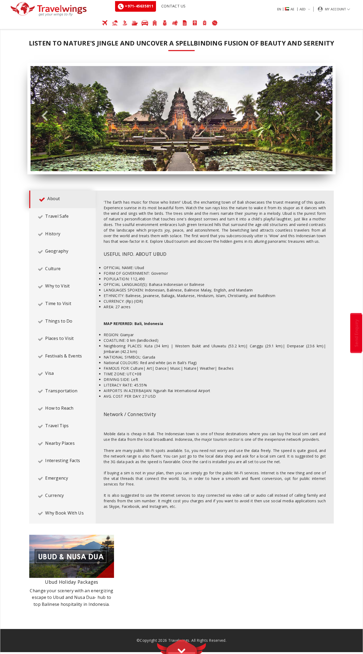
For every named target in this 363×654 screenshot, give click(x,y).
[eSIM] (185, 23)
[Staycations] (175, 23)
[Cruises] (135, 23)
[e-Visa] (195, 23)
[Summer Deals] (125, 23)
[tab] (62, 199)
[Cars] (145, 23)
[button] (295, 9)
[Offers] (215, 23)
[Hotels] (155, 23)
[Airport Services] (205, 23)
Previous (44, 115)
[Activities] (165, 23)
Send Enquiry (356, 333)
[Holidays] (115, 23)
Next (318, 115)
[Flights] (105, 23)
